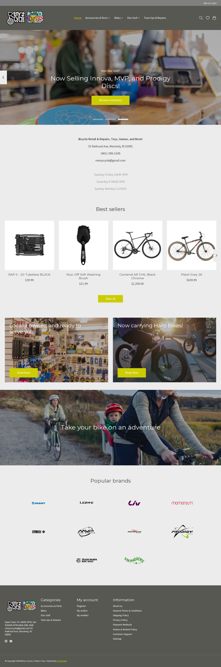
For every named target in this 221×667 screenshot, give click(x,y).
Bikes (44, 610)
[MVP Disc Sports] (86, 532)
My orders (82, 610)
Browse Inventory (110, 100)
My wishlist (82, 615)
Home (77, 17)
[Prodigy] (182, 532)
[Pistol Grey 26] (191, 245)
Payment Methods (122, 624)
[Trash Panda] (86, 561)
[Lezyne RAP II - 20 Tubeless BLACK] (29, 245)
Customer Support (122, 634)
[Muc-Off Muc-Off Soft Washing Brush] (83, 245)
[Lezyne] (86, 504)
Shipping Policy (121, 615)
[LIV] (134, 504)
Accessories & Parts (51, 606)
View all (110, 299)
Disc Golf (45, 615)
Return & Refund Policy (125, 629)
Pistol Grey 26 (191, 274)
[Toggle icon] (200, 18)
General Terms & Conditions (127, 610)
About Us (117, 606)
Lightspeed (62, 661)
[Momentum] (182, 504)
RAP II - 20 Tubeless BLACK (29, 274)
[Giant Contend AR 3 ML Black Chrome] (137, 245)
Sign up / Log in (210, 3)
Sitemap (117, 638)
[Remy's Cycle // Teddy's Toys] (24, 18)
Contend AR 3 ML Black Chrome (137, 276)
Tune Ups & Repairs (155, 17)
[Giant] (38, 504)
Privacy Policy (120, 619)
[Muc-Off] (38, 532)
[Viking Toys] (134, 561)
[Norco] (134, 532)
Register (81, 606)
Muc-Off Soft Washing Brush (83, 276)
